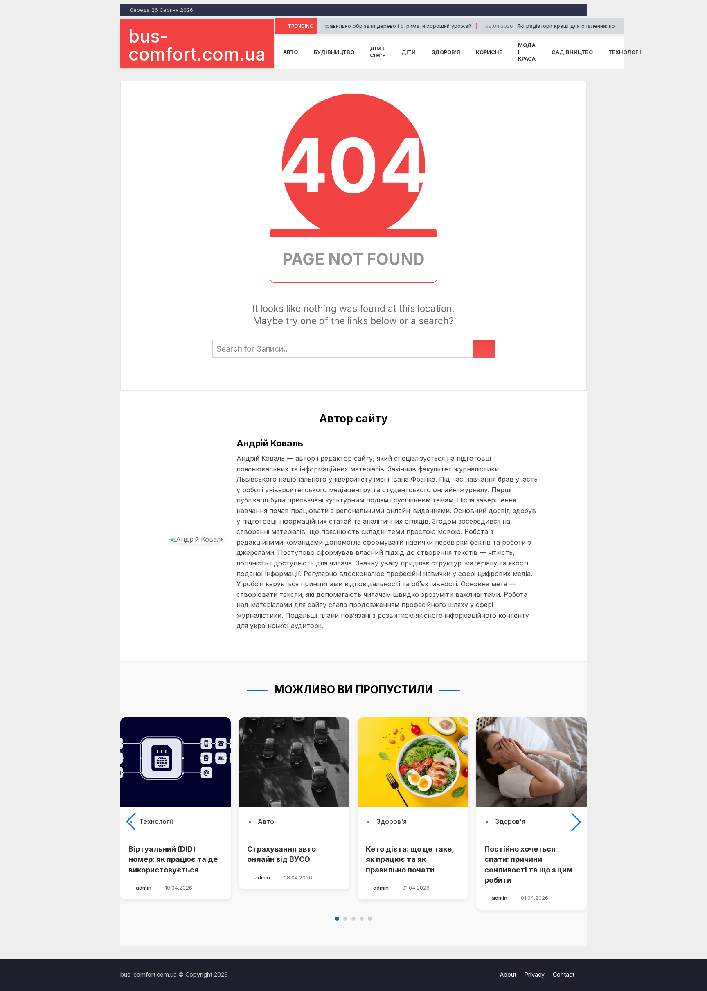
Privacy (535, 974)
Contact (563, 974)
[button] (131, 822)
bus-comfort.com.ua (197, 45)
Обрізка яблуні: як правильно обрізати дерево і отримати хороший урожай (348, 26)
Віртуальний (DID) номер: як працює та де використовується (173, 859)
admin (143, 887)
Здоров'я (391, 821)
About (508, 974)
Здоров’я (446, 52)
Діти (408, 52)
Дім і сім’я (378, 51)
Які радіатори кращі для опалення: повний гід (551, 26)
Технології (625, 52)
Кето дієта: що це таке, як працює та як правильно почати (410, 859)
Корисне (489, 52)
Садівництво (572, 52)
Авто (290, 52)
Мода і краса (527, 52)
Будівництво (334, 52)
